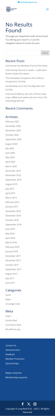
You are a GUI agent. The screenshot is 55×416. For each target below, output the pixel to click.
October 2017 (12, 265)
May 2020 (10, 157)
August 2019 (11, 184)
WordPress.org (13, 329)
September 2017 (13, 269)
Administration (13, 350)
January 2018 (12, 251)
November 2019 (13, 175)
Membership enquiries (16, 377)
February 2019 (12, 202)
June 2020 (10, 152)
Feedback (10, 354)
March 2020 (11, 166)
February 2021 (12, 121)
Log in (8, 316)
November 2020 (13, 130)
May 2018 (10, 233)
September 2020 (13, 139)
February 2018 (12, 247)
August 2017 (11, 273)
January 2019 (12, 206)
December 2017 (13, 256)
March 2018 (11, 242)
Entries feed (11, 320)
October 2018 (12, 220)
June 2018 (10, 229)
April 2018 (10, 238)
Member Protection (15, 358)
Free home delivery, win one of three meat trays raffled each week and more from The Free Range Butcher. (26, 97)
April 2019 (10, 193)
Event (8, 295)
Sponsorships (12, 363)
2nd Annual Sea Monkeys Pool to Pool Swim (26, 65)
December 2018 (13, 211)
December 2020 (13, 126)
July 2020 (10, 148)
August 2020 (11, 144)
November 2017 (13, 260)
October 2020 (12, 135)
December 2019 (13, 170)
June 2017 (10, 282)
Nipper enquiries (14, 372)
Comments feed (13, 324)
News (8, 299)
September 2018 (13, 224)
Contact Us (11, 345)
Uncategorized (13, 303)
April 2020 (10, 161)
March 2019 (11, 197)
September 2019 (13, 179)
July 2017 (10, 278)
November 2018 (13, 215)
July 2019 (10, 188)
